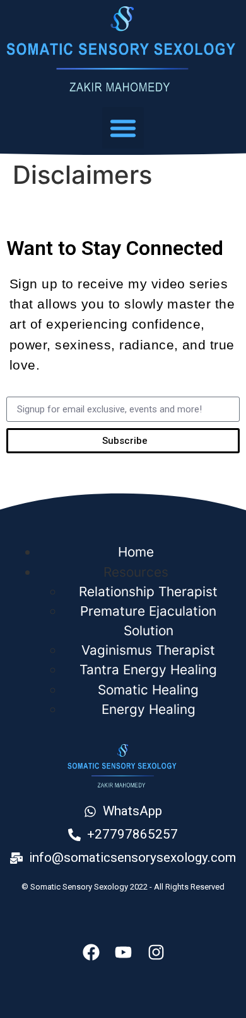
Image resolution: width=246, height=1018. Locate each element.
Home (136, 552)
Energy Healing (149, 709)
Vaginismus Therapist (148, 650)
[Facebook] (91, 952)
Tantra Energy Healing (148, 669)
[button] (123, 128)
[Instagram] (156, 952)
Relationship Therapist (148, 591)
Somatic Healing (148, 690)
